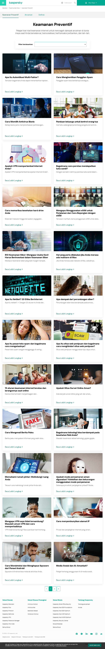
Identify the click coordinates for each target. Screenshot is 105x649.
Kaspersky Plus (6, 607)
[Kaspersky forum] (101, 634)
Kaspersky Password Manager (10, 620)
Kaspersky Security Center (60, 620)
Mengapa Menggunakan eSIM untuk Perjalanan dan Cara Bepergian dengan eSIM (75, 213)
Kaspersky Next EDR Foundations (62, 607)
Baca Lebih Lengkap (13, 92)
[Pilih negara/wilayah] (62, 3)
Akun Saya (91, 3)
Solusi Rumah (7, 600)
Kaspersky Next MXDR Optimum (62, 617)
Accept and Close (95, 645)
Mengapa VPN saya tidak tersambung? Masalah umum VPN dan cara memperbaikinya (24, 524)
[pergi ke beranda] (15, 3)
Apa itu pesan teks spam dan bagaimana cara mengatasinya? (25, 345)
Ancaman (28, 15)
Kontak (80, 607)
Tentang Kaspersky (85, 600)
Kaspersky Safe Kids (8, 614)
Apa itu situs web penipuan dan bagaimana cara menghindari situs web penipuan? (77, 345)
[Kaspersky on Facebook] (76, 634)
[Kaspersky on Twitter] (81, 634)
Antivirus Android (33, 604)
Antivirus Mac (31, 607)
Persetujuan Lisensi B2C (28, 636)
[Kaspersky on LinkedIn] (86, 634)
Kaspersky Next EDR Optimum (61, 610)
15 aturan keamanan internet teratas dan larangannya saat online (25, 389)
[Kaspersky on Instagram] (96, 634)
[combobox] (68, 3)
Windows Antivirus (33, 614)
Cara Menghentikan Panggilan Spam (74, 77)
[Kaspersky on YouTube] (91, 634)
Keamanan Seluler (33, 610)
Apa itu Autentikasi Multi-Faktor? (22, 77)
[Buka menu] (3, 3)
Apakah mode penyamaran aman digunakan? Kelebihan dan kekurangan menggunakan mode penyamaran (75, 479)
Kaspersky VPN (6, 617)
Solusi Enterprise (57, 624)
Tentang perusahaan (84, 604)
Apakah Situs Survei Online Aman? (73, 388)
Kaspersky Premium (7, 610)
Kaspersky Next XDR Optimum (61, 614)
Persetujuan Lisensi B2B (40, 636)
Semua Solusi (6, 627)
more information (61, 645)
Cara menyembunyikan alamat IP (73, 521)
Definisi (41, 15)
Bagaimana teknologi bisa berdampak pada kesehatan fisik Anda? (78, 433)
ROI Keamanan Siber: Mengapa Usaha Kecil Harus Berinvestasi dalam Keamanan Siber (26, 256)
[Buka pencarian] (75, 3)
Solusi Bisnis (57, 600)
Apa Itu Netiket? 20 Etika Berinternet (23, 299)
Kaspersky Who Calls (8, 624)
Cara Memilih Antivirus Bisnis (20, 121)
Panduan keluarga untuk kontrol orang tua (77, 121)
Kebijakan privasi (6, 636)
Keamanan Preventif (10, 15)
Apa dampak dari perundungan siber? (75, 299)
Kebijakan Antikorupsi (16, 636)
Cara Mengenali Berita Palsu (19, 432)
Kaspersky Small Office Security (62, 604)
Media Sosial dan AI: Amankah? (72, 566)
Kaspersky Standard (8, 604)
